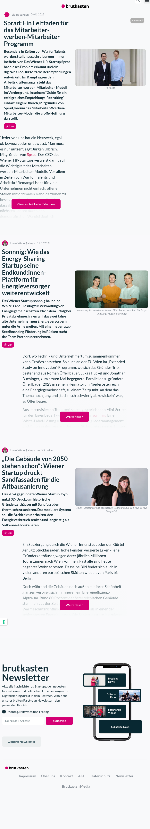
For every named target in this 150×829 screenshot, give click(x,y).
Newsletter (124, 776)
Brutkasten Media (76, 786)
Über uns (48, 776)
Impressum (27, 776)
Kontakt (66, 776)
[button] (10, 126)
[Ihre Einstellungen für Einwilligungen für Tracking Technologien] (3, 621)
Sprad (32, 154)
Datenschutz (100, 776)
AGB (82, 776)
